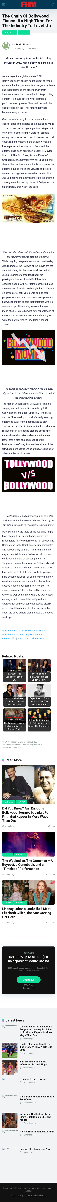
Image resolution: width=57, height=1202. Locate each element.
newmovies (24, 638)
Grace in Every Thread (32, 1079)
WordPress (41, 1188)
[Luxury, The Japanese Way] (11, 1147)
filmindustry (35, 634)
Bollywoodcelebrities (33, 630)
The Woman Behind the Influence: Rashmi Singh (33, 1063)
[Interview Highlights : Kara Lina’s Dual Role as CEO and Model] (9, 1127)
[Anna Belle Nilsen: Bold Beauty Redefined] (11, 1095)
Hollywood (20, 854)
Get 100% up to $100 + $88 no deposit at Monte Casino (28, 959)
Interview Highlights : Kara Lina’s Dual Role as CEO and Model (35, 1117)
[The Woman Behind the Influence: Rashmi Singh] (9, 1074)
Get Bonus (29, 979)
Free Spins (28, 952)
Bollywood (9, 32)
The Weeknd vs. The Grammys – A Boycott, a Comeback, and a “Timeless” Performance (27, 865)
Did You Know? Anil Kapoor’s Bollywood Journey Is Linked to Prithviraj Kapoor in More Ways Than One (25, 814)
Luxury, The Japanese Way (35, 1149)
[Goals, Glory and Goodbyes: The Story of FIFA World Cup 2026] (9, 1057)
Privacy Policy (17, 1195)
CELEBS (24, 32)
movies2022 (9, 638)
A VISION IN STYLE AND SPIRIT (37, 1131)
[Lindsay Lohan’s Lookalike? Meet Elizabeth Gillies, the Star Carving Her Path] (28, 892)
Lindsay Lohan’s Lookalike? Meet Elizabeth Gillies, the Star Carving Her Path (26, 913)
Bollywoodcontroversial (14, 634)
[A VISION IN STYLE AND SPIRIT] (11, 1130)
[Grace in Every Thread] (11, 1077)
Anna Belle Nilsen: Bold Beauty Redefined (37, 1098)
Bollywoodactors (11, 630)
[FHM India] (28, 4)
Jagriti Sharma (23, 44)
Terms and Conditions (36, 1195)
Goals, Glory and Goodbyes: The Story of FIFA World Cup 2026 (36, 1047)
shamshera (38, 638)
